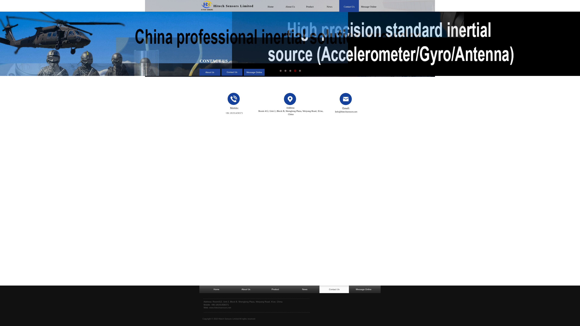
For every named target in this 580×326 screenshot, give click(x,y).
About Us (290, 6)
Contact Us (349, 6)
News (329, 6)
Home (271, 6)
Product (310, 6)
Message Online (368, 6)
